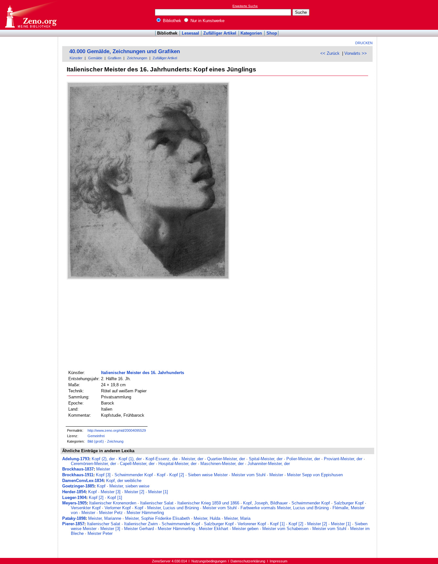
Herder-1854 (74, 491)
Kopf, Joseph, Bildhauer (265, 503)
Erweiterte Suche (245, 6)
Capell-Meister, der (137, 463)
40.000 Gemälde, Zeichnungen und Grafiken (124, 51)
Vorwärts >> (355, 53)
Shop (271, 33)
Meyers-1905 (74, 503)
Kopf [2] (176, 474)
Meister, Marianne (104, 518)
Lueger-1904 (74, 497)
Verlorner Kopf (118, 507)
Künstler (76, 58)
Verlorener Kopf (252, 523)
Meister (103, 469)
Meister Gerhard (139, 528)
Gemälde (95, 58)
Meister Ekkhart (213, 528)
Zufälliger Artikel (219, 33)
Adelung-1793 (75, 458)
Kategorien (251, 33)
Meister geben (245, 528)
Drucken (364, 43)
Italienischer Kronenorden (112, 503)
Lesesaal (190, 33)
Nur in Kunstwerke (206, 20)
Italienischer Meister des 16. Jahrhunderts (142, 372)
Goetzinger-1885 (78, 486)
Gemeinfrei (96, 436)
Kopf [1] (114, 497)
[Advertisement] (408, 14)
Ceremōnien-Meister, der (93, 463)
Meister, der (192, 458)
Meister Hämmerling (145, 512)
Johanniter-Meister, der (269, 463)
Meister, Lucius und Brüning (173, 507)
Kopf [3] (103, 474)
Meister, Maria (237, 518)
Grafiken (114, 58)
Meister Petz (111, 512)
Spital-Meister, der (265, 458)
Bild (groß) (96, 441)
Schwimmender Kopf (133, 474)
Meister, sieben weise (129, 486)
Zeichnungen (137, 58)
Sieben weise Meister (208, 474)
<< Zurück (330, 53)
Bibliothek (171, 20)
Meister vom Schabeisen (285, 528)
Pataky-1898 (74, 518)
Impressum (278, 561)
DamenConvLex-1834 (83, 480)
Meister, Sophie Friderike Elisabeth (157, 518)
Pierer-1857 (73, 523)
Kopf (161, 474)
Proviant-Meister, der (343, 458)
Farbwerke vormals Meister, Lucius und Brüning (284, 507)
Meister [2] (134, 491)
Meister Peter (100, 533)
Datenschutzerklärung (248, 561)
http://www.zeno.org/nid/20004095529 (117, 430)
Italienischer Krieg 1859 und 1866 (208, 503)
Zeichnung (115, 441)
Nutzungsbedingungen (208, 561)
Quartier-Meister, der (226, 458)
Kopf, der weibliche (123, 480)
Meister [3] (111, 491)
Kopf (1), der (130, 458)
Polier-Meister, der (303, 458)
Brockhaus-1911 (77, 474)
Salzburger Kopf (349, 503)
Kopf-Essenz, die (162, 458)
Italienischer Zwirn (141, 523)
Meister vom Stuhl (248, 474)
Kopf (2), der (103, 458)
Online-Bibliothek (30, 15)
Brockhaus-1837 (78, 469)
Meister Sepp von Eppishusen (315, 474)
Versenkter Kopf (86, 507)
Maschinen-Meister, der (222, 463)
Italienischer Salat (156, 503)
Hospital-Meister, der (177, 463)
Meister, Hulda (207, 518)
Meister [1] (158, 491)
